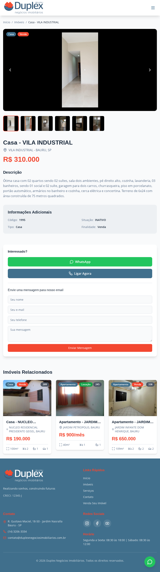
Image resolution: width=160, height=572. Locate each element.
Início (6, 22)
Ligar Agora (82, 273)
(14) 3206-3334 (17, 531)
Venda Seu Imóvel (94, 503)
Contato (88, 497)
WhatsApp (83, 262)
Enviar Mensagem (80, 348)
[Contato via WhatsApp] (149, 561)
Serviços (88, 490)
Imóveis (19, 22)
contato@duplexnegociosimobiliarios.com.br (37, 538)
